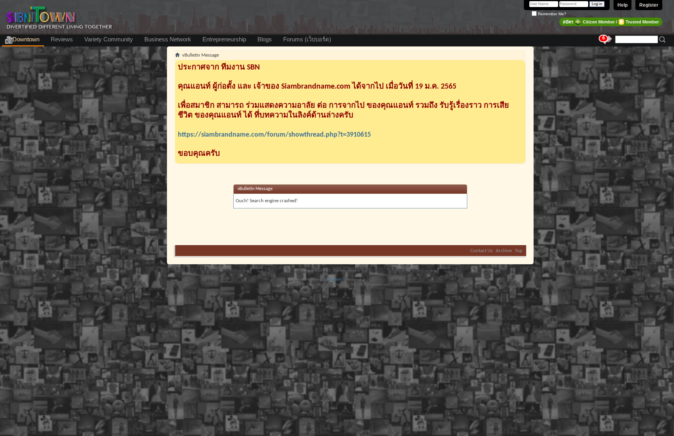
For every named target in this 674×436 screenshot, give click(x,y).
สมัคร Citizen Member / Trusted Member (611, 22)
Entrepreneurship (224, 39)
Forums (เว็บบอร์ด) (307, 39)
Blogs (264, 39)
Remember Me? (551, 14)
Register (648, 5)
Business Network (167, 39)
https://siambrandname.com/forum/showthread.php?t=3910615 (274, 135)
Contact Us (481, 250)
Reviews (62, 39)
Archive (504, 250)
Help (622, 5)
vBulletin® (336, 280)
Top (518, 250)
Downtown (25, 39)
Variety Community (108, 39)
